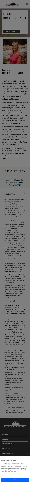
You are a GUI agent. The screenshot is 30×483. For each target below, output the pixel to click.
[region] (15, 469)
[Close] (28, 458)
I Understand (15, 479)
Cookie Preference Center (15, 475)
